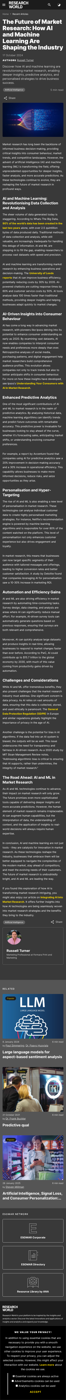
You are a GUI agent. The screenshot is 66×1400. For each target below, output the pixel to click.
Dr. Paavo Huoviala (37, 1045)
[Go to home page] (18, 4)
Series (10, 1071)
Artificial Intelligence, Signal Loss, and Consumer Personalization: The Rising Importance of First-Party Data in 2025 (32, 1196)
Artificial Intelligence (14, 90)
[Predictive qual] (33, 1089)
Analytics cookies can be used (37, 1385)
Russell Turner (25, 60)
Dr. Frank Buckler (16, 1118)
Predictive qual (16, 1125)
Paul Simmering (15, 1045)
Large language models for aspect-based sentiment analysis (32, 1054)
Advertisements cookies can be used (37, 1381)
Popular (10, 998)
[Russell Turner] (14, 937)
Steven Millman (15, 1186)
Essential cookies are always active (37, 1376)
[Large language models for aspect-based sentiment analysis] (33, 1016)
